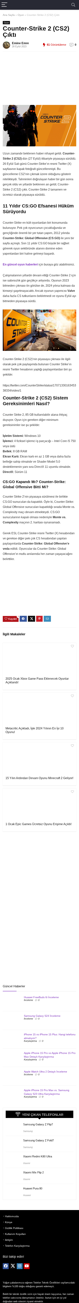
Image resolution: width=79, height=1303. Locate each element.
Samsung (28, 1131)
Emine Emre (20, 43)
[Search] (73, 5)
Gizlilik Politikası (14, 1228)
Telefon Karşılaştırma (17, 1245)
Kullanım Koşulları (15, 1233)
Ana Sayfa (9, 14)
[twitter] (13, 1266)
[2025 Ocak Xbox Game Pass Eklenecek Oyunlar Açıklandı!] (39, 659)
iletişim (9, 1239)
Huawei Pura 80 (32, 1188)
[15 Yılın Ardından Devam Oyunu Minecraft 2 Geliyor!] (39, 759)
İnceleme (28, 1000)
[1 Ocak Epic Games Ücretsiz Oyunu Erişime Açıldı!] (39, 805)
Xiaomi (26, 1163)
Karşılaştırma (30, 1041)
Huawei (27, 1195)
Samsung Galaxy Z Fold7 (38, 1140)
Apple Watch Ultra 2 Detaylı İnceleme (45, 1071)
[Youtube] (27, 1266)
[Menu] (4, 5)
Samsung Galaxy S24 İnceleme (42, 1015)
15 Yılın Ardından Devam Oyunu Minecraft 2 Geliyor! (39, 778)
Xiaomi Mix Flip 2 (33, 1172)
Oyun (21, 14)
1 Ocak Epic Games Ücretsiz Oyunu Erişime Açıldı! (38, 824)
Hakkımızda (12, 1216)
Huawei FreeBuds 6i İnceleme (41, 997)
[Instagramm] (20, 1266)
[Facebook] (6, 1266)
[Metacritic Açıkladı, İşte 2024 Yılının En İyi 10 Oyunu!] (39, 709)
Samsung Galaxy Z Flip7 (38, 1124)
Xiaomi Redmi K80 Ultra (37, 1156)
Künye (8, 1222)
